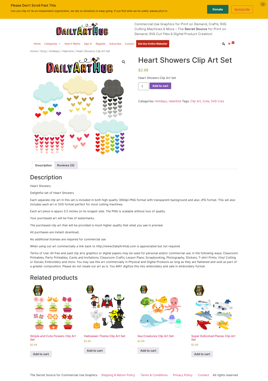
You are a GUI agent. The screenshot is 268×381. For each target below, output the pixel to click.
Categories (50, 43)
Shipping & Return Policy (118, 375)
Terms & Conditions (154, 375)
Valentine (68, 51)
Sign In (88, 43)
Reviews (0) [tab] (66, 165)
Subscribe (115, 43)
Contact (129, 43)
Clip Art (195, 101)
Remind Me (242, 9)
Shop (43, 51)
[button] (123, 62)
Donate (218, 9)
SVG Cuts (217, 101)
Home (37, 43)
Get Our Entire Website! (152, 43)
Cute (206, 101)
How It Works (72, 43)
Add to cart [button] (41, 354)
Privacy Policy (183, 375)
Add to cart (160, 86)
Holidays (54, 51)
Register (101, 43)
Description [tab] (43, 165)
